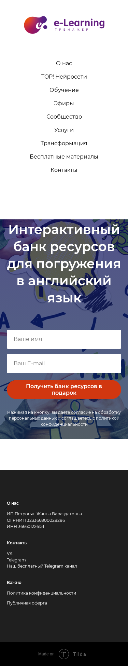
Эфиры (64, 103)
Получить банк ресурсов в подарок (64, 389)
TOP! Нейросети (64, 76)
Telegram (16, 559)
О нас (64, 63)
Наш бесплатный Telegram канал (42, 566)
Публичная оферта (27, 603)
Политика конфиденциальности (41, 593)
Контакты (64, 170)
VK (10, 553)
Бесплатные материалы (64, 156)
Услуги (64, 130)
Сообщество (64, 116)
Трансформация (64, 143)
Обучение (64, 90)
